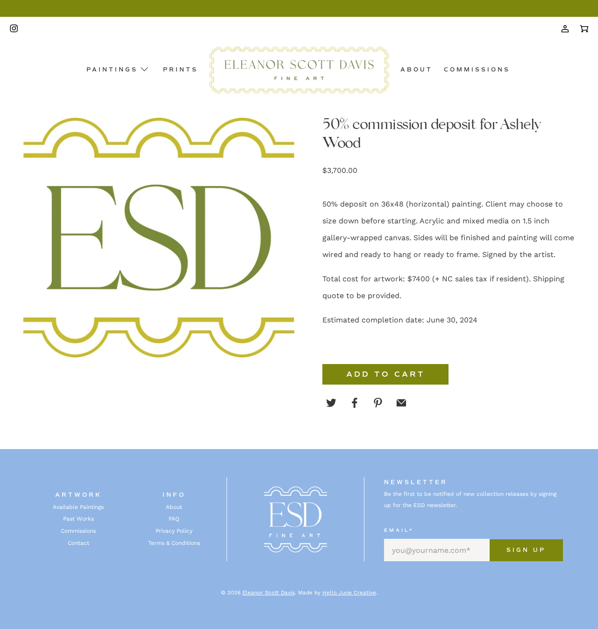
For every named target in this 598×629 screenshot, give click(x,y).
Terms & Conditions (174, 543)
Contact (78, 543)
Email (398, 530)
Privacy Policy (174, 531)
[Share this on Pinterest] (378, 403)
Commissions (477, 69)
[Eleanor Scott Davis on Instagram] (16, 29)
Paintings (112, 69)
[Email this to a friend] (401, 403)
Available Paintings (78, 507)
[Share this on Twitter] (331, 403)
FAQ (174, 518)
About (416, 69)
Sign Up (526, 550)
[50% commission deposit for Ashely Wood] (158, 237)
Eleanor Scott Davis (268, 592)
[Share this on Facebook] (354, 403)
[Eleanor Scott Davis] (299, 70)
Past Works (78, 518)
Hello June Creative (349, 592)
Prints (180, 69)
